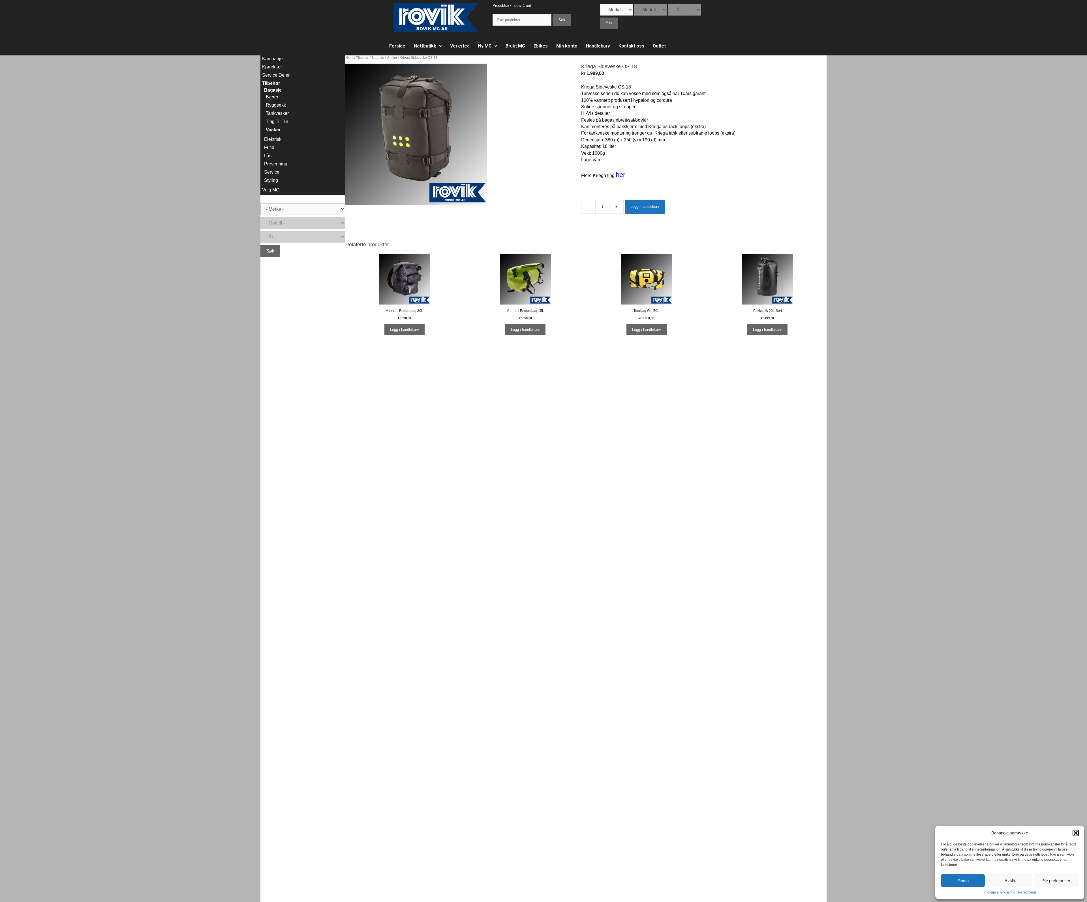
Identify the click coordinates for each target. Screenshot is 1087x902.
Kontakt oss (631, 46)
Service (271, 172)
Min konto (566, 46)
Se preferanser (1056, 880)
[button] (1076, 833)
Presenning (275, 163)
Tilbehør (362, 58)
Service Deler (276, 75)
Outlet (659, 46)
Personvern (1027, 892)
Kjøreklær (272, 66)
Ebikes (541, 46)
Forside (397, 46)
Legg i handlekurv (644, 206)
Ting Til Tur (277, 121)
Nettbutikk (425, 46)
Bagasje (377, 58)
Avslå (1010, 880)
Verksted (460, 46)
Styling (271, 180)
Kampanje (272, 58)
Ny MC (485, 46)
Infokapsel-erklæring (999, 892)
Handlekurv (598, 46)
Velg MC (270, 189)
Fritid (269, 147)
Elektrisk (272, 139)
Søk (562, 20)
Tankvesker (277, 113)
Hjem (349, 58)
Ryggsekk (276, 105)
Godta (963, 880)
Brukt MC (515, 46)
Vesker (392, 58)
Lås (267, 155)
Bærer (272, 96)
